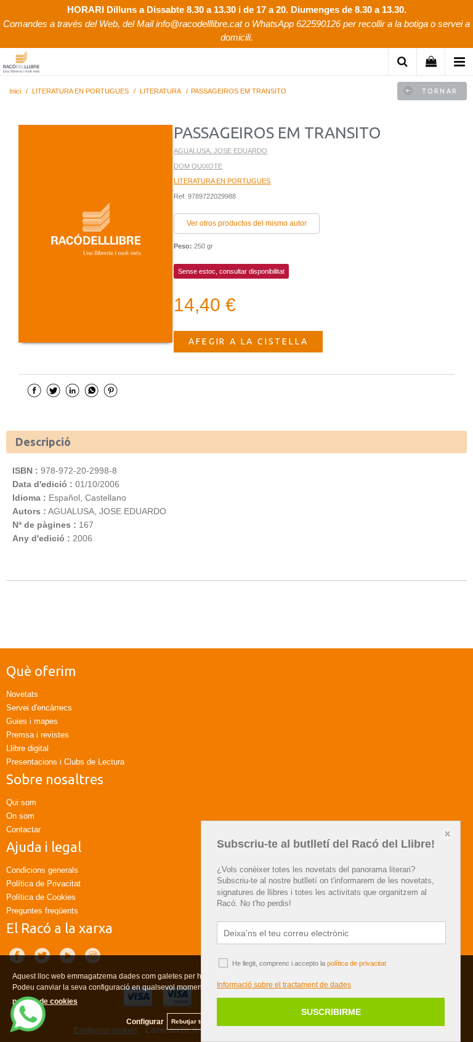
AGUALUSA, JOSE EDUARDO (220, 150)
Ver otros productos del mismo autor (247, 223)
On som (20, 816)
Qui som (21, 802)
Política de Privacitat (43, 883)
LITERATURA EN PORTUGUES (222, 181)
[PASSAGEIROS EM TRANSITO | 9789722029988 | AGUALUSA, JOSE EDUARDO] (95, 234)
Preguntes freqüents (42, 910)
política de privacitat (356, 963)
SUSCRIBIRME (331, 1012)
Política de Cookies (41, 897)
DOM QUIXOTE (198, 166)
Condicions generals (42, 870)
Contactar (23, 829)
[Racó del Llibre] (21, 63)
